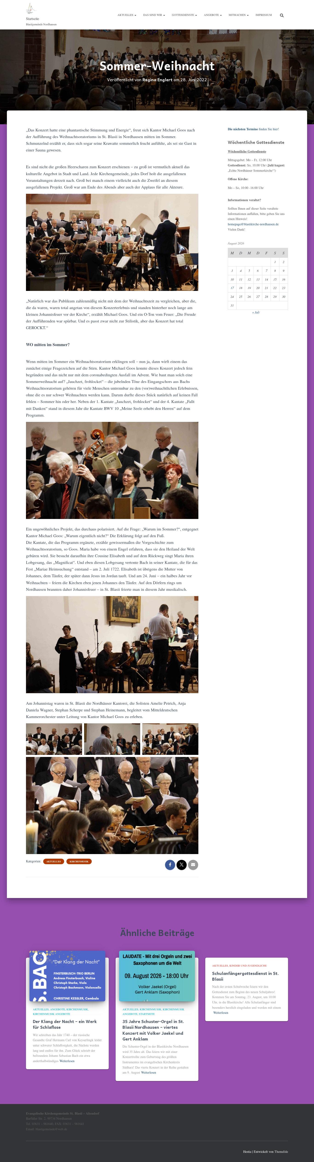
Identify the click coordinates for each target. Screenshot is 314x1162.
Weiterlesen (67, 1061)
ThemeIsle (281, 1151)
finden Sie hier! (253, 129)
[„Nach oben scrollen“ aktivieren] (305, 1153)
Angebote (212, 15)
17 (232, 288)
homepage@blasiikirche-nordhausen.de (253, 224)
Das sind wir (153, 15)
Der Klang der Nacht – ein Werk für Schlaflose (65, 1024)
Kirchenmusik (79, 861)
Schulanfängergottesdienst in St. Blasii (245, 976)
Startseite (147, 1014)
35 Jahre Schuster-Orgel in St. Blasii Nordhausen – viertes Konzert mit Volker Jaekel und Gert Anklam (153, 1030)
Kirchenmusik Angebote (51, 1014)
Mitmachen (237, 15)
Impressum (264, 15)
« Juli (256, 312)
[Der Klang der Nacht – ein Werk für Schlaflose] (67, 976)
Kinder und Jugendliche (248, 965)
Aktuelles (125, 15)
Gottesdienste (183, 15)
